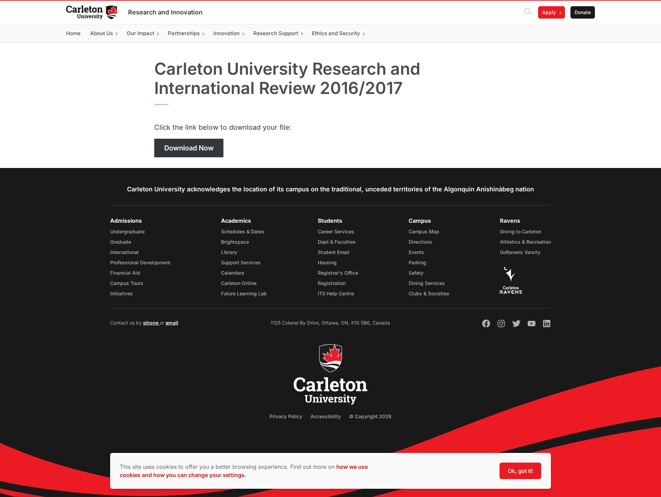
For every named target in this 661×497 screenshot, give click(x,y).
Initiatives (121, 293)
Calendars (232, 273)
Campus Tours (126, 283)
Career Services (336, 231)
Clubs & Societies (429, 293)
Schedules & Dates (242, 231)
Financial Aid (125, 273)
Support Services (241, 262)
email (172, 323)
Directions (420, 242)
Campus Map (424, 231)
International (124, 252)
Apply (549, 12)
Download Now (189, 148)
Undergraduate (127, 231)
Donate (583, 12)
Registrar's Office (338, 273)
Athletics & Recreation (525, 242)
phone (151, 323)
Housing (327, 262)
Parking (417, 262)
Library (229, 252)
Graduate (120, 242)
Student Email (333, 252)
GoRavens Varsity (520, 252)
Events (416, 252)
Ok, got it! (520, 470)
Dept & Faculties (337, 242)
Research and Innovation (165, 12)
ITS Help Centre (336, 293)
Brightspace (235, 242)
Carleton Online (238, 283)
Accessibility (326, 416)
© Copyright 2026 (370, 416)
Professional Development (140, 262)
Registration (332, 283)
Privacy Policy (286, 416)
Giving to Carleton (520, 231)
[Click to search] (527, 12)
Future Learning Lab (244, 293)
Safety (416, 273)
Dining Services (427, 283)
